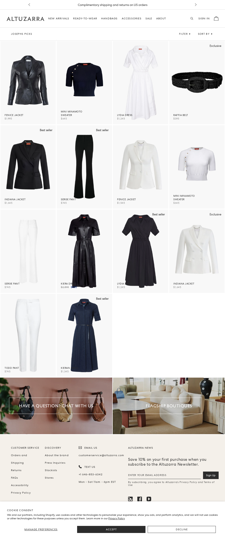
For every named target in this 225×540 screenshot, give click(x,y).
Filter (183, 33)
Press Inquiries (55, 463)
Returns (16, 470)
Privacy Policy (116, 518)
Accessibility (20, 485)
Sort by (204, 33)
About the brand (57, 455)
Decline (182, 529)
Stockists (51, 470)
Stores (49, 477)
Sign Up (211, 475)
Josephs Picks (21, 33)
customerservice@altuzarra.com (101, 455)
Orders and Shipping (19, 459)
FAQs (14, 477)
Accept (111, 529)
